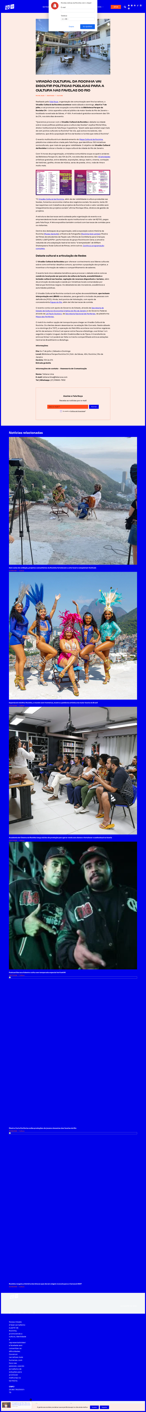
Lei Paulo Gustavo (54, 314)
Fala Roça (53, 102)
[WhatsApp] (129, 5)
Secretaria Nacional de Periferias (80, 314)
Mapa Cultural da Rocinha (91, 139)
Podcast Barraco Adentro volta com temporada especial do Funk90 (37, 972)
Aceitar (94, 1407)
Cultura (60, 95)
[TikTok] (137, 5)
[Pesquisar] (125, 7)
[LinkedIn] (140, 5)
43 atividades (104, 157)
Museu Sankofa (51, 234)
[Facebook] (134, 5)
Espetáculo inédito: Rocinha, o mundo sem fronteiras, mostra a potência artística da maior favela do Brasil (53, 703)
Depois (71, 26)
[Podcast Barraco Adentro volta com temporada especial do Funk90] (73, 905)
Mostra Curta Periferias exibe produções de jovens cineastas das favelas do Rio (42, 1128)
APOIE (116, 7)
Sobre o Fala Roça (40, 1322)
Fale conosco (77, 1322)
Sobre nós (97, 7)
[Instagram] (131, 5)
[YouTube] (129, 8)
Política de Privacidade (77, 411)
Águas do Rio (56, 302)
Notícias (46, 7)
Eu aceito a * (74, 411)
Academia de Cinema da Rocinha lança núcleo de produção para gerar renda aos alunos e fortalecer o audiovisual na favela (60, 838)
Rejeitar (104, 1407)
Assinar (94, 407)
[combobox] (65, 19)
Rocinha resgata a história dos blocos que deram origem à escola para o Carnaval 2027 (45, 1284)
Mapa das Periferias (45, 317)
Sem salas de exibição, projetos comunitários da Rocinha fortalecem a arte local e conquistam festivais (52, 568)
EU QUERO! (87, 26)
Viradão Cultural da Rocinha (51, 199)
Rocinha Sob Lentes (91, 234)
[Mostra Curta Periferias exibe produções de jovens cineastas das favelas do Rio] (73, 1051)
